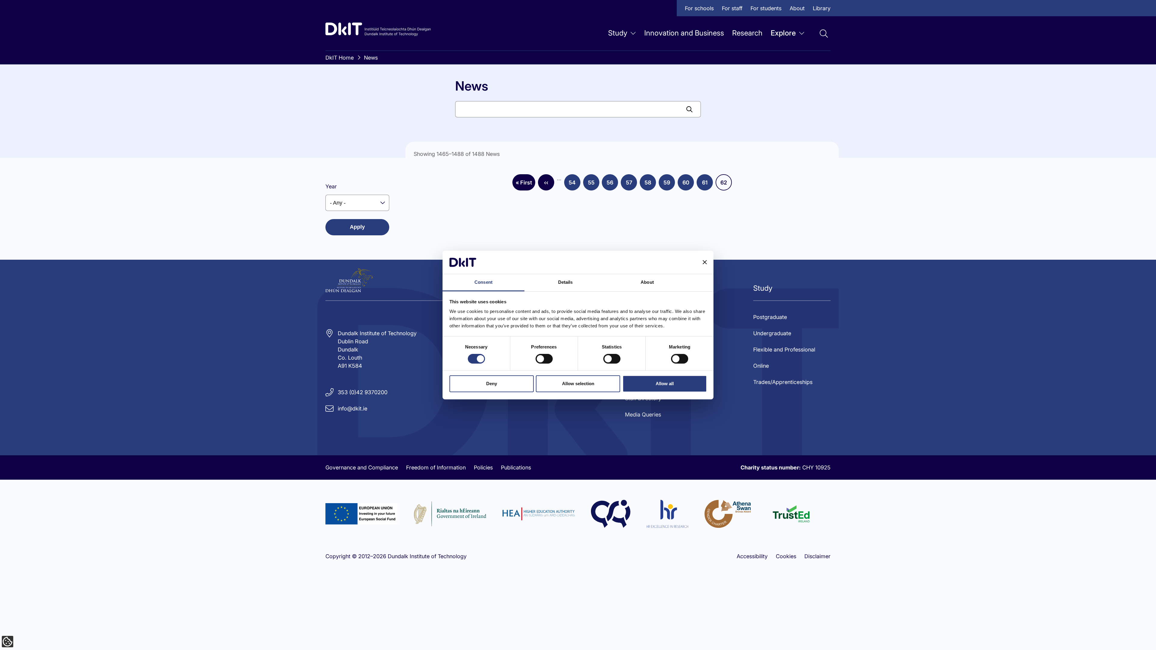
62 (726, 184)
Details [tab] (565, 282)
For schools (699, 8)
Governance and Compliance (361, 467)
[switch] (544, 359)
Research (747, 33)
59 (669, 184)
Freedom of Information (436, 467)
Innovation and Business (684, 33)
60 (688, 184)
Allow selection (578, 383)
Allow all (665, 383)
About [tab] (647, 282)
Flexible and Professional (784, 349)
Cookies (786, 556)
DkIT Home (339, 57)
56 (612, 184)
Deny (491, 383)
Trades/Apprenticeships (783, 382)
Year (331, 186)
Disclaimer (817, 556)
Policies (483, 467)
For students (766, 8)
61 (707, 184)
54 (574, 184)
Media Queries (643, 414)
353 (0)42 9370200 (362, 392)
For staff (732, 8)
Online (761, 366)
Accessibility (752, 556)
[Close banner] (705, 262)
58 (650, 184)
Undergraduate (772, 333)
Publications (516, 467)
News (371, 57)
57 (631, 184)
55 (593, 184)
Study (617, 33)
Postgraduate (770, 317)
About (797, 8)
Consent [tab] (483, 282)
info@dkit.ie (352, 408)
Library (822, 8)
